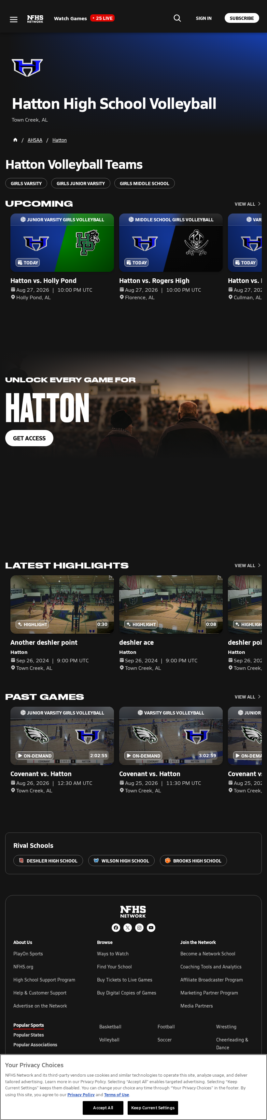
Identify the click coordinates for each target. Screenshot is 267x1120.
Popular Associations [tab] (35, 1044)
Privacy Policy (81, 1094)
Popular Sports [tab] (28, 1025)
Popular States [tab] (28, 1034)
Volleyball (109, 1040)
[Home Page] (15, 140)
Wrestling (226, 1027)
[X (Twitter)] (127, 927)
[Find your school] (177, 18)
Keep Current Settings (153, 1108)
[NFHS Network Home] (35, 19)
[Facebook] (116, 927)
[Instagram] (139, 927)
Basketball (110, 1027)
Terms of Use (116, 1094)
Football (166, 1027)
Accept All (103, 1108)
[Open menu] (14, 19)
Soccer (165, 1040)
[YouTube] (151, 927)
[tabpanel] (176, 1043)
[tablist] (45, 1035)
